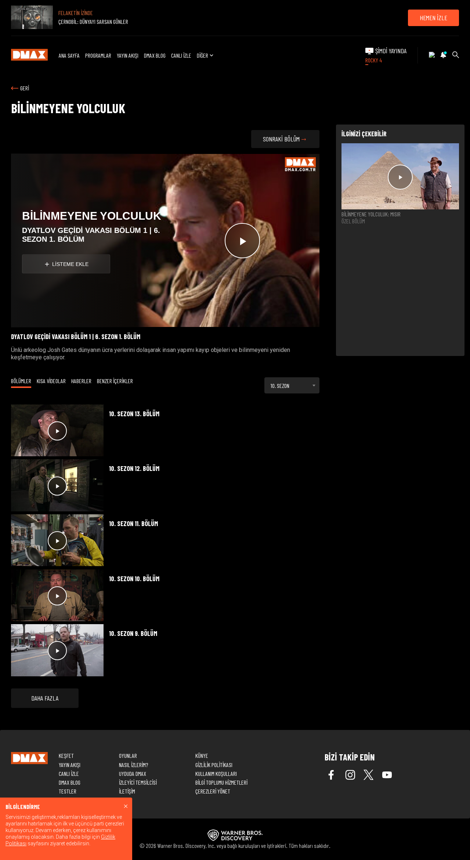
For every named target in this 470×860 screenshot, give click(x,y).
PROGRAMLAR (98, 55)
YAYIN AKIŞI (127, 55)
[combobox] (291, 385)
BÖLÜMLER (21, 380)
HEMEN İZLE (433, 18)
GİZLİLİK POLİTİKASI (213, 764)
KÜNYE (201, 755)
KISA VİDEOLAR (51, 380)
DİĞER (202, 55)
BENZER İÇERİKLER (115, 380)
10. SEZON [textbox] (280, 385)
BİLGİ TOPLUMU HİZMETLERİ (221, 782)
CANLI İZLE (181, 55)
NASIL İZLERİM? (133, 764)
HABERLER (81, 380)
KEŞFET (66, 755)
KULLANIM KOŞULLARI (216, 773)
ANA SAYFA (69, 55)
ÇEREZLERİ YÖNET (212, 791)
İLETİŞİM (127, 791)
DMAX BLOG (155, 55)
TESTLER (67, 791)
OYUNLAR (128, 755)
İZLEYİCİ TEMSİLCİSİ (138, 782)
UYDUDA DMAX (132, 773)
